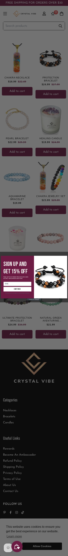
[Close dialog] (64, 257)
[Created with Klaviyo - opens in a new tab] (34, 299)
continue (17, 289)
